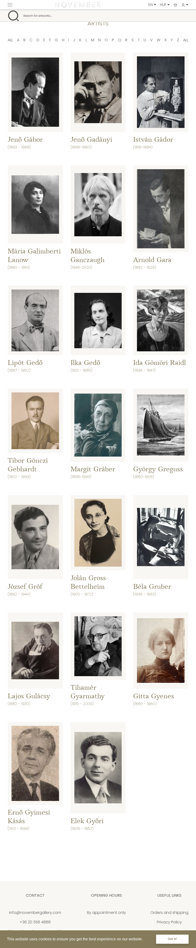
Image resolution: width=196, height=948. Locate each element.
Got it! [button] (172, 939)
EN (151, 4)
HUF (163, 4)
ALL (10, 40)
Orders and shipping (169, 912)
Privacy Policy (169, 922)
